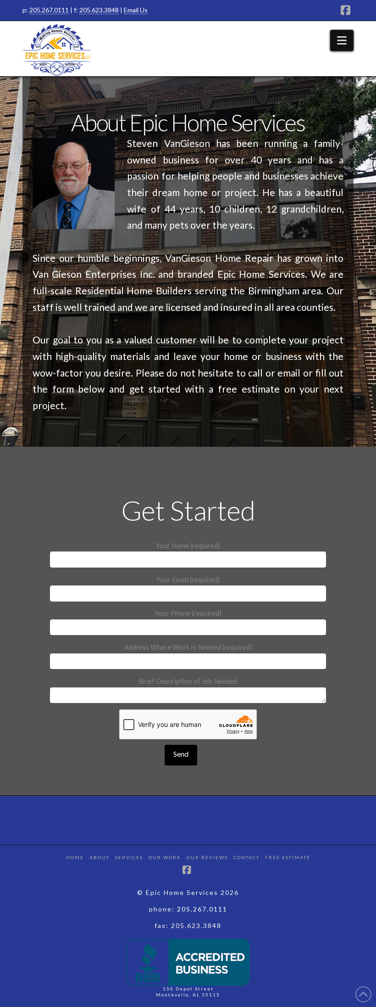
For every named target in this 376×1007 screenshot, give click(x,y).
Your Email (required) (188, 579)
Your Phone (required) (188, 613)
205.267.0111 (49, 10)
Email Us (136, 10)
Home (75, 857)
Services (129, 857)
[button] (342, 40)
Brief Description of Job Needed (188, 681)
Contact (246, 857)
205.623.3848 (99, 10)
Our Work (165, 857)
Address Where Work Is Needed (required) (188, 647)
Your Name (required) (188, 545)
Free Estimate (287, 857)
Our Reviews (207, 857)
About (99, 857)
